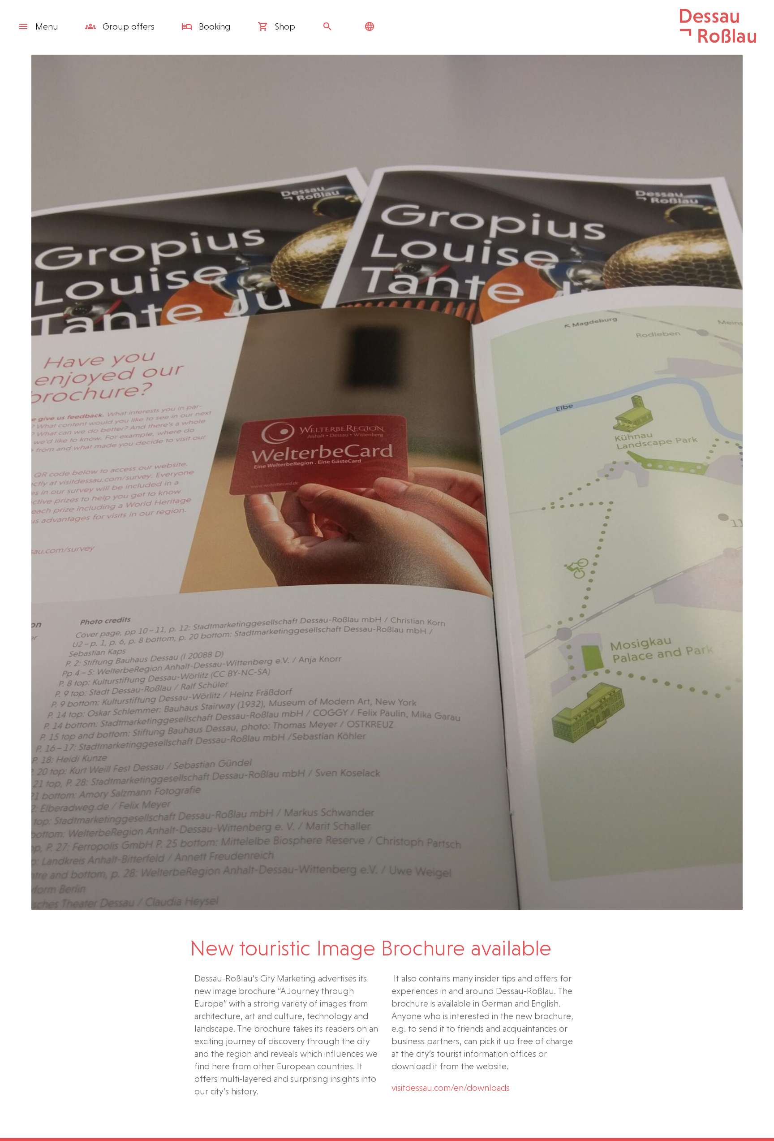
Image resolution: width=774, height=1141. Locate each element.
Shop (284, 26)
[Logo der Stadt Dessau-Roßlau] (718, 40)
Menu (46, 26)
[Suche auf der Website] (329, 26)
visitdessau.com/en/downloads (450, 1087)
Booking (214, 26)
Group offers (127, 26)
